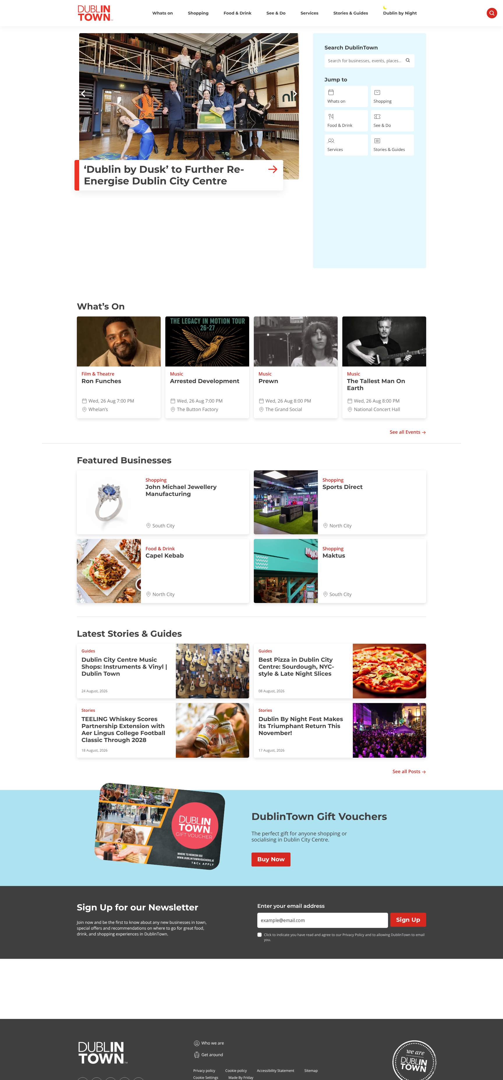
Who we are (212, 1043)
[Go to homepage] (103, 1053)
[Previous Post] (83, 94)
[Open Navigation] (492, 13)
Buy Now (271, 859)
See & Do (276, 13)
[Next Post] (295, 94)
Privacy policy (204, 1070)
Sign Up (408, 919)
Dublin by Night (400, 13)
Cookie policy (236, 1070)
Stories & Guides (350, 13)
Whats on (162, 13)
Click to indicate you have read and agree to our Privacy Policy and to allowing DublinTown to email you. (344, 937)
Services (309, 13)
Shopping (198, 13)
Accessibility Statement (275, 1070)
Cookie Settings (205, 1077)
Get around (212, 1055)
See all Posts (406, 771)
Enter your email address (291, 906)
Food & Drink (238, 13)
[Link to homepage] (95, 13)
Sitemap (311, 1070)
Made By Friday (241, 1077)
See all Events (405, 432)
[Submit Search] (408, 60)
